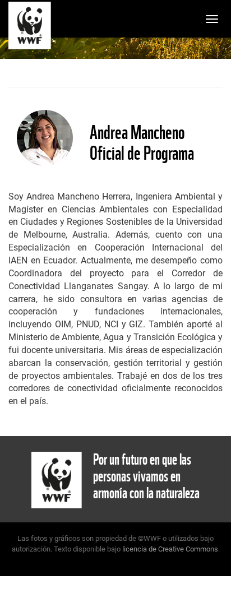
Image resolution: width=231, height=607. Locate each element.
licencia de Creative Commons (170, 549)
